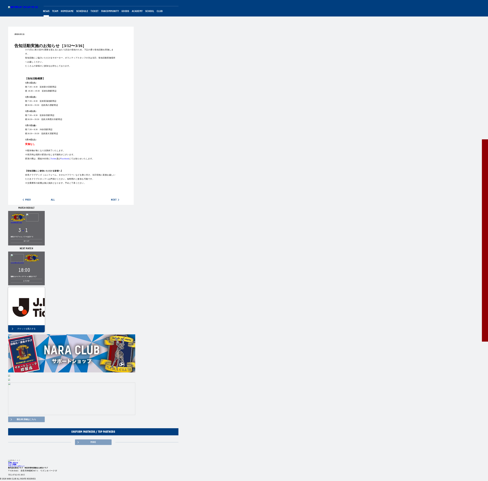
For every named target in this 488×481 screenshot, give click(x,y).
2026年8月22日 (16, 223)
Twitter (167, 4)
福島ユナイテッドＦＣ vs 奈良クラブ (24, 276)
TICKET (95, 11)
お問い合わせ (13, 463)
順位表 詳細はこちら (26, 419)
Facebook (173, 4)
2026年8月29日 (17, 263)
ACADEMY (137, 11)
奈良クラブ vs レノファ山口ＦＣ (22, 237)
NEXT (114, 200)
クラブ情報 (12, 464)
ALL (53, 200)
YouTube (177, 4)
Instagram (170, 4)
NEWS (46, 11)
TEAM (55, 11)
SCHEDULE (82, 11)
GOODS (125, 11)
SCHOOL (149, 11)
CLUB (160, 11)
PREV (28, 200)
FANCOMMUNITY (110, 11)
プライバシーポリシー (16, 466)
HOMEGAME (67, 11)
